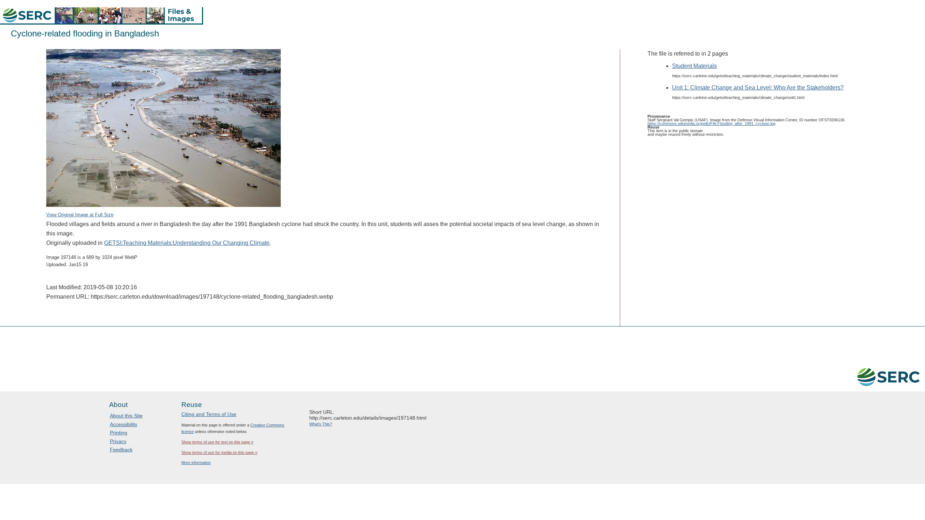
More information (196, 462)
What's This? (320, 424)
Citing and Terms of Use (208, 414)
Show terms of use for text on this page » (217, 442)
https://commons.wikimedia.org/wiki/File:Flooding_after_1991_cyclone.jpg (711, 123)
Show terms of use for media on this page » (219, 452)
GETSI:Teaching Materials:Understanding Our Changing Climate (187, 243)
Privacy (118, 441)
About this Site (126, 416)
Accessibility (123, 424)
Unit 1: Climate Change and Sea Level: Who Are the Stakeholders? (758, 87)
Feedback (121, 449)
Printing (118, 433)
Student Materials (694, 66)
